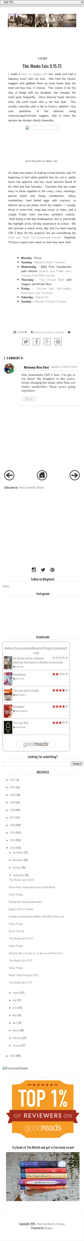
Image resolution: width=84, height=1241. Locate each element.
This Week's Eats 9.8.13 (21, 960)
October (17, 867)
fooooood (39, 332)
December (18, 852)
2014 (12, 840)
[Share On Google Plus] (47, 342)
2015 (12, 832)
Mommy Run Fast (36, 367)
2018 (12, 810)
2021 (12, 787)
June (15, 1007)
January (17, 1045)
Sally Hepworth (21, 710)
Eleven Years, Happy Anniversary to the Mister (32, 887)
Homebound (19, 674)
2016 (12, 825)
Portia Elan (19, 678)
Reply (29, 399)
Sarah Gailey (20, 727)
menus (50, 332)
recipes (59, 332)
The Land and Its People (26, 691)
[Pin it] (58, 342)
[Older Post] (75, 479)
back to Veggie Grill (34, 74)
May (15, 1015)
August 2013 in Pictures (21, 909)
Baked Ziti (42, 297)
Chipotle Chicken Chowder (50, 301)
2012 (12, 1055)
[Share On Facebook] (36, 342)
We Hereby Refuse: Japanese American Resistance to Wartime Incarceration (38, 660)
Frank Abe (19, 666)
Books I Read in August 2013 (23, 975)
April (15, 1022)
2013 (12, 847)
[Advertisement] (29, 535)
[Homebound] (8, 684)
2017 (12, 817)
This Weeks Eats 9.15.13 (21, 938)
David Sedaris (20, 694)
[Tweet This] (26, 342)
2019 (12, 802)
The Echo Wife (20, 723)
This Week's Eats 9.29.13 (21, 880)
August (16, 992)
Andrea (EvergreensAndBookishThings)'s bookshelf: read (36, 650)
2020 (13, 795)
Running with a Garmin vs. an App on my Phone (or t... (37, 953)
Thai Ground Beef (51, 279)
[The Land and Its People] (8, 700)
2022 (13, 779)
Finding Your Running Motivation (25, 902)
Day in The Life (16, 931)
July (15, 1000)
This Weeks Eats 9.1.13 (20, 982)
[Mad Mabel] (8, 716)
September (18, 875)
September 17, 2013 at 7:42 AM (63, 367)
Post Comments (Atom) (31, 487)
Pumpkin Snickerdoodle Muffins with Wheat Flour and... (37, 916)
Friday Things (16, 894)
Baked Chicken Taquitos (50, 262)
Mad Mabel (18, 707)
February (17, 1038)
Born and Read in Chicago (51, 1224)
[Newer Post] (9, 479)
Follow (6, 586)
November (18, 860)
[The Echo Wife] (8, 733)
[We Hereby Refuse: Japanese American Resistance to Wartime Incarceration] (8, 668)
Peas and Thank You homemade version (34, 237)
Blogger (48, 1228)
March (16, 1030)
